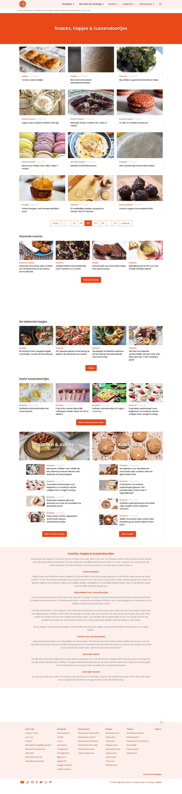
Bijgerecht (61, 757)
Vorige (55, 223)
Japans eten (111, 757)
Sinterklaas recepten (135, 733)
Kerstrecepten (63, 733)
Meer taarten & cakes (54, 534)
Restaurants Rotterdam (88, 741)
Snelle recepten (64, 769)
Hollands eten (111, 765)
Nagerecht (61, 761)
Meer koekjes (127, 534)
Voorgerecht (62, 749)
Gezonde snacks (91, 280)
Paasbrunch (132, 753)
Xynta (159, 782)
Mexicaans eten (112, 733)
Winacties (29, 753)
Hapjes (91, 368)
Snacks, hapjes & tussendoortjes (67, 10)
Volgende (125, 223)
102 (81, 223)
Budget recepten (64, 765)
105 (102, 223)
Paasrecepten (133, 749)
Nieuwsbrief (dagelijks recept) (38, 745)
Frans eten (110, 761)
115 (115, 223)
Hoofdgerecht (63, 753)
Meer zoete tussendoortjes (91, 422)
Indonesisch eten (113, 749)
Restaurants (146, 4)
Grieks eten (110, 737)
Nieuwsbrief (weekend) (35, 749)
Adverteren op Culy (33, 757)
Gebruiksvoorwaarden (34, 761)
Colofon (28, 741)
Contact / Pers (31, 733)
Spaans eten (111, 753)
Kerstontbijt (132, 745)
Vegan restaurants (86, 753)
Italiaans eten (111, 745)
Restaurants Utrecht (87, 737)
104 (95, 223)
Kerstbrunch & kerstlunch (138, 741)
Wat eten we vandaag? (43, 10)
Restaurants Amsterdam (88, 733)
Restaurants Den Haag (87, 745)
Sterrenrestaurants (86, 749)
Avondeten (62, 745)
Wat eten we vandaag (90, 4)
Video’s (158, 729)
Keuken (112, 4)
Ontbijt (60, 737)
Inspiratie (127, 4)
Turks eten (110, 741)
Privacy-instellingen (152, 774)
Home (20, 10)
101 (74, 223)
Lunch (59, 741)
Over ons (29, 737)
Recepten (67, 4)
